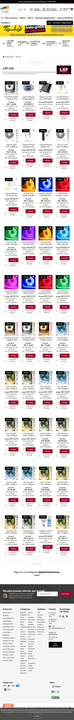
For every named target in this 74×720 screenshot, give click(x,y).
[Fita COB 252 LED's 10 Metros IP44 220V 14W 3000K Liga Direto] (45, 342)
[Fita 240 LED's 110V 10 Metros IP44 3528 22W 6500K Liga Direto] (63, 342)
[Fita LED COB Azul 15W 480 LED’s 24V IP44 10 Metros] (45, 197)
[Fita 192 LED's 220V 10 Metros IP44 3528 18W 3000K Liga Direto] (63, 486)
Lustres (22, 663)
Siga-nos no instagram (37, 572)
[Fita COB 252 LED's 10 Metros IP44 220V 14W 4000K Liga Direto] (11, 342)
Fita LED (22, 634)
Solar (22, 624)
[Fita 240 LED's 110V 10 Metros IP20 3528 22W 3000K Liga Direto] (63, 535)
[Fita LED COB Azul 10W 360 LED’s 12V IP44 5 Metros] (28, 294)
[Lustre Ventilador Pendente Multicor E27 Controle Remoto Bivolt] (28, 101)
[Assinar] (65, 594)
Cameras (31, 668)
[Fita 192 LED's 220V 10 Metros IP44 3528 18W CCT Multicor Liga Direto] (63, 149)
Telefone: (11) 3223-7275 (52, 615)
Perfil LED (23, 639)
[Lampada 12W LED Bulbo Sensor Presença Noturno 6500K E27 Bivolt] (45, 534)
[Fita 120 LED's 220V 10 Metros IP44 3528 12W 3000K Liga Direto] (11, 390)
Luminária (31, 641)
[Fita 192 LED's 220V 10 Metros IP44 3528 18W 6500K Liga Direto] (11, 486)
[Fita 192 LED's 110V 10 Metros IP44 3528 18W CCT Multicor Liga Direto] (11, 149)
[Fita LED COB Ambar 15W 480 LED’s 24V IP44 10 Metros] (28, 197)
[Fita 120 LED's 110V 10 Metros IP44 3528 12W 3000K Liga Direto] (28, 436)
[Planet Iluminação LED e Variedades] (5, 9)
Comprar (13, 114)
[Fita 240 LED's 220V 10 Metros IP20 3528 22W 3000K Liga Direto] (11, 535)
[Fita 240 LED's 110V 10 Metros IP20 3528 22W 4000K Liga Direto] (28, 535)
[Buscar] (25, 9)
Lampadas (31, 639)
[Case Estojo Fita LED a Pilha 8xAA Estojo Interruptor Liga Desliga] (45, 100)
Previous (7, 26)
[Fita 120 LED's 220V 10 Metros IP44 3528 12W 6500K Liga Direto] (45, 390)
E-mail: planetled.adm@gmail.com (57, 627)
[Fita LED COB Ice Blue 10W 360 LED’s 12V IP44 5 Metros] (63, 245)
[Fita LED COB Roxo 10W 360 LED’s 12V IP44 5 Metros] (28, 245)
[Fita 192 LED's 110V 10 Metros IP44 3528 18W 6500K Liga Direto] (28, 486)
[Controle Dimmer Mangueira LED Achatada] (28, 148)
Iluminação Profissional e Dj (32, 634)
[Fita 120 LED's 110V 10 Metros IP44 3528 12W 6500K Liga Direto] (63, 390)
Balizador (23, 612)
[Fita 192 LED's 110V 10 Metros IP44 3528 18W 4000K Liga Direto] (63, 437)
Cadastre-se (54, 10)
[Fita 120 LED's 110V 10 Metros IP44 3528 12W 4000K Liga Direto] (11, 436)
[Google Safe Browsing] (55, 691)
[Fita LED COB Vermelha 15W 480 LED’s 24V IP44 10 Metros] (63, 197)
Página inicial (9, 57)
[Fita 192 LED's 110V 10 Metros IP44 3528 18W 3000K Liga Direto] (45, 486)
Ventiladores (24, 627)
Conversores (32, 629)
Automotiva (31, 627)
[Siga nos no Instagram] (67, 617)
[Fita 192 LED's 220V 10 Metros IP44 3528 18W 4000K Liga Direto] (45, 437)
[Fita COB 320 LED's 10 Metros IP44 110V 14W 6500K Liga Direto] (11, 101)
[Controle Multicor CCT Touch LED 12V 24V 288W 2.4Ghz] (11, 196)
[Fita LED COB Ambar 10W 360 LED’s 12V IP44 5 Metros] (45, 245)
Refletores (23, 641)
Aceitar (37, 716)
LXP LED (18, 57)
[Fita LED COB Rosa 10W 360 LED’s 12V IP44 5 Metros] (11, 294)
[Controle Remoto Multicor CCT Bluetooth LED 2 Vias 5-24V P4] (45, 148)
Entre (48, 10)
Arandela (31, 624)
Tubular (30, 666)
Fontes (22, 637)
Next (66, 26)
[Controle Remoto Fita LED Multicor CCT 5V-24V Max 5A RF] (63, 100)
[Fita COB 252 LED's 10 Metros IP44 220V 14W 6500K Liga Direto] (28, 342)
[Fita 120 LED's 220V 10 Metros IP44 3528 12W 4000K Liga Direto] (28, 390)
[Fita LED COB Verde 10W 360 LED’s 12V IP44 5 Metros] (63, 294)
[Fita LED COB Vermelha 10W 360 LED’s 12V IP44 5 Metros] (45, 294)
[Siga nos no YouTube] (63, 617)
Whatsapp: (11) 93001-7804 (53, 621)
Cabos (30, 670)
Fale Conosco (55, 644)
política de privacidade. (18, 712)
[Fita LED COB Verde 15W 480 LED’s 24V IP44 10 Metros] (11, 246)
